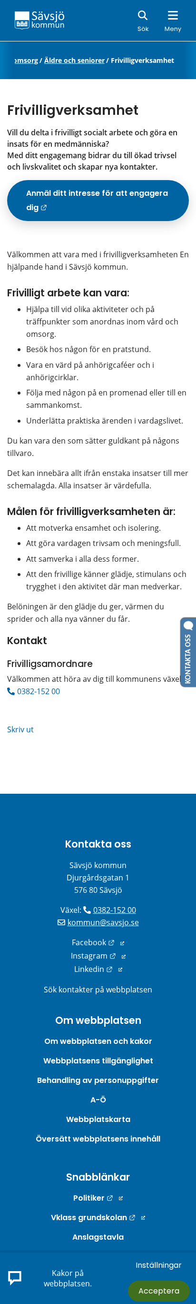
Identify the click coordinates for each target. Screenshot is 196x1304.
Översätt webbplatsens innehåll (98, 1138)
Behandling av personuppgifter (98, 1080)
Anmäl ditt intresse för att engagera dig (98, 204)
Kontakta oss (98, 844)
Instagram (98, 955)
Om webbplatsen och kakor (98, 1041)
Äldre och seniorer (74, 60)
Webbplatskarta (98, 1119)
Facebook (98, 942)
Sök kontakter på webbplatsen (98, 989)
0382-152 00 (38, 691)
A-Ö (98, 1099)
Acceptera (158, 1290)
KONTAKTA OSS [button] (188, 657)
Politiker (98, 1198)
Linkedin (98, 969)
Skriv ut (20, 729)
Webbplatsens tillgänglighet (98, 1060)
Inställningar (159, 1265)
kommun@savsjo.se (103, 922)
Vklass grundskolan (98, 1217)
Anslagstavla (98, 1237)
